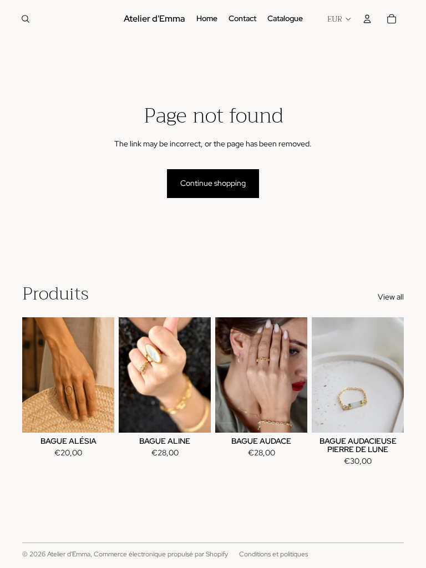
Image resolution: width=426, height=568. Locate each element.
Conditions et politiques (273, 554)
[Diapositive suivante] (395, 375)
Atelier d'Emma (68, 554)
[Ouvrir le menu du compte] (367, 19)
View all (391, 297)
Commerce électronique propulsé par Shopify (161, 554)
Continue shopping (213, 183)
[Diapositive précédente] (320, 375)
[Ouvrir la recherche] (25, 19)
